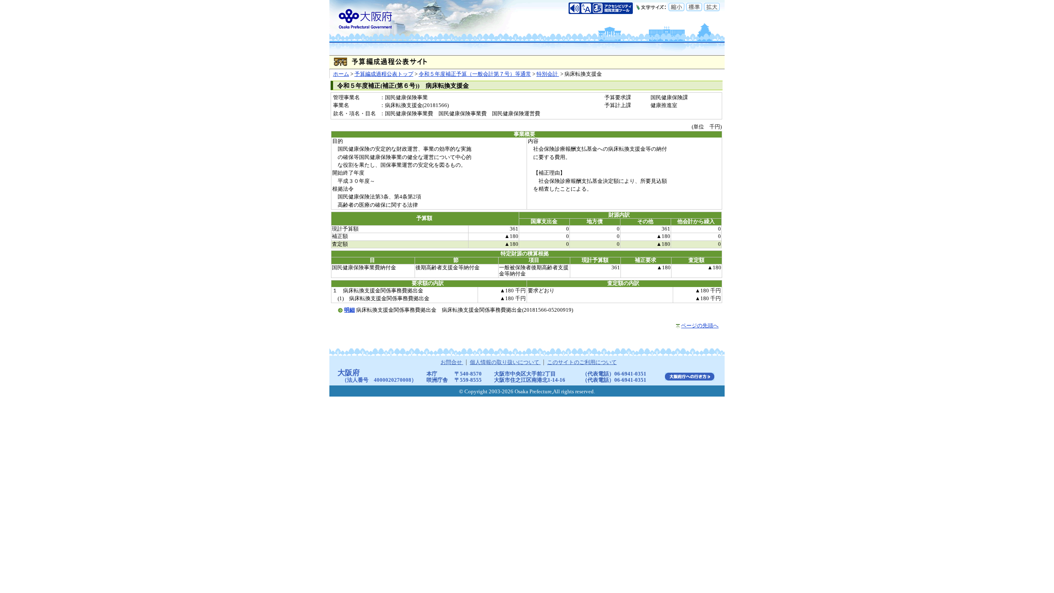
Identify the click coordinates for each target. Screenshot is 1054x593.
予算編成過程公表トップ (383, 74)
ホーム (341, 74)
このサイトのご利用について (582, 362)
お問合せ (452, 362)
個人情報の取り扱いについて (505, 362)
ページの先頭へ (699, 326)
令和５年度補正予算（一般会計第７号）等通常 (475, 74)
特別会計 (547, 74)
